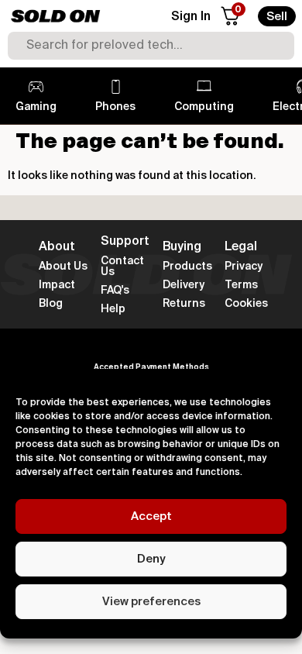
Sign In (191, 17)
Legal (241, 247)
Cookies (246, 303)
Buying (182, 247)
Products (187, 266)
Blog (51, 303)
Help (113, 309)
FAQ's (115, 290)
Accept (151, 516)
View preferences (151, 602)
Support (125, 242)
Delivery (183, 285)
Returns (184, 303)
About (57, 247)
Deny (151, 559)
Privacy (244, 266)
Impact (57, 285)
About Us (63, 266)
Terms (241, 285)
